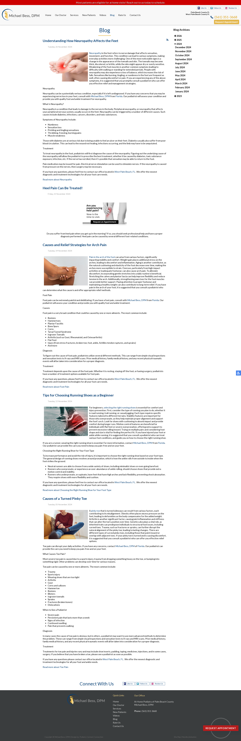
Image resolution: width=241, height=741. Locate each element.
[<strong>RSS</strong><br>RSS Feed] (167, 39)
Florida (118, 96)
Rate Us (122, 15)
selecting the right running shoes (120, 407)
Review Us (233, 8)
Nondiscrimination (189, 737)
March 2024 (181, 83)
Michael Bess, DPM (100, 96)
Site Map (177, 737)
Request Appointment (226, 22)
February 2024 (182, 87)
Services (74, 15)
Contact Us (135, 15)
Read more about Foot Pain (56, 386)
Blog (112, 15)
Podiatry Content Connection (91, 737)
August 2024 (181, 63)
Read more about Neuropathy (57, 179)
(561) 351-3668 (226, 17)
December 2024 (183, 47)
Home (48, 15)
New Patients (89, 15)
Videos (102, 15)
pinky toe (95, 510)
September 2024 (183, 59)
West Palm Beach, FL (124, 171)
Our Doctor (60, 15)
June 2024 (180, 71)
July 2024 (180, 67)
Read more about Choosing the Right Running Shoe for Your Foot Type (77, 490)
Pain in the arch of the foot (102, 257)
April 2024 (180, 79)
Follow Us (217, 8)
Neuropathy (95, 53)
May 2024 (180, 75)
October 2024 (182, 55)
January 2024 (182, 91)
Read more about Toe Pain (55, 667)
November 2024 (183, 51)
